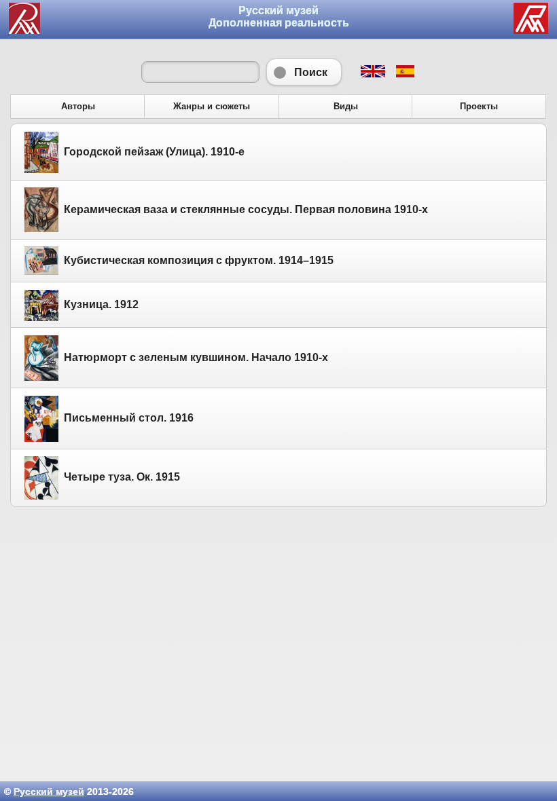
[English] (372, 74)
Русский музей (49, 791)
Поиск (304, 72)
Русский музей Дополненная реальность (279, 17)
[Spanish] (404, 74)
